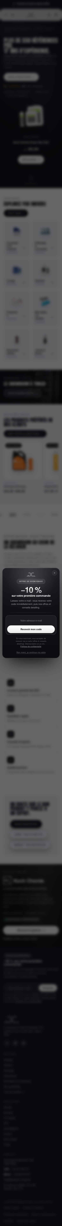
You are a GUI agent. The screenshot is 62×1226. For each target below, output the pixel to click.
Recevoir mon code (31, 629)
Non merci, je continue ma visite (31, 652)
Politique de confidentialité (30, 646)
